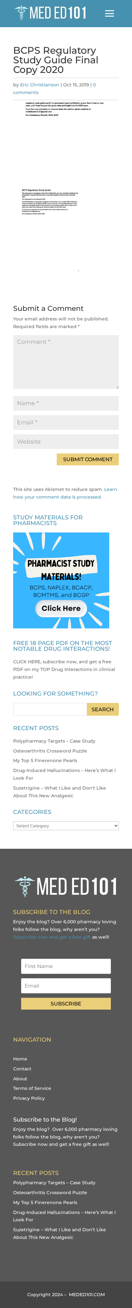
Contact (22, 1069)
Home (20, 1059)
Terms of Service (32, 1088)
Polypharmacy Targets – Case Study (54, 741)
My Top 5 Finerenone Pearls (45, 760)
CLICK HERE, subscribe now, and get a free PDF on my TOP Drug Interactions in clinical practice (64, 669)
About (20, 1079)
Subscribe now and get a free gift (52, 937)
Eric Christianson (39, 85)
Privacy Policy (29, 1098)
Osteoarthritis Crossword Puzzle (50, 751)
